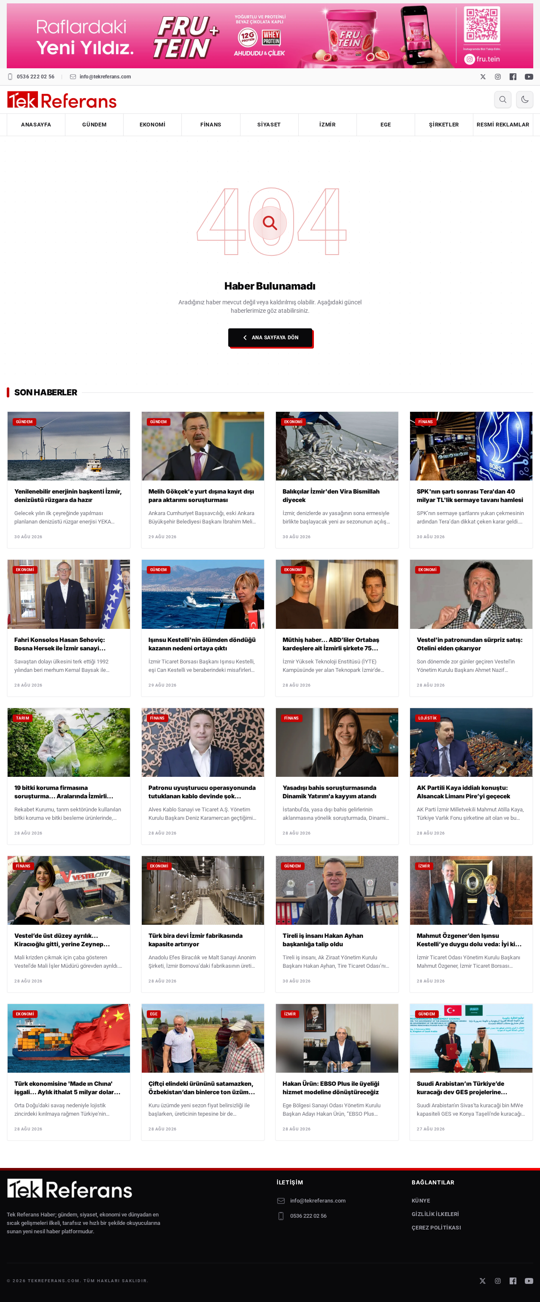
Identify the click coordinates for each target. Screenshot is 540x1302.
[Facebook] (513, 76)
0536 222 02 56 (35, 77)
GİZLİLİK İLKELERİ (435, 1214)
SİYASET (269, 124)
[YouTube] (529, 76)
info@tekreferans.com (105, 77)
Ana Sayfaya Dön (275, 338)
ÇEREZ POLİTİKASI (436, 1227)
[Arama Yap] (502, 99)
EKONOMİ (153, 124)
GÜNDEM (94, 124)
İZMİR (327, 124)
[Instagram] (497, 76)
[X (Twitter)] (483, 77)
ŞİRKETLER (444, 124)
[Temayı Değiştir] (524, 99)
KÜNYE (421, 1200)
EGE (386, 124)
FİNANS (210, 124)
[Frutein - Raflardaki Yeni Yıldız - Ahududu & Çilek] (270, 35)
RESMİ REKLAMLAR (503, 124)
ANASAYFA (36, 124)
